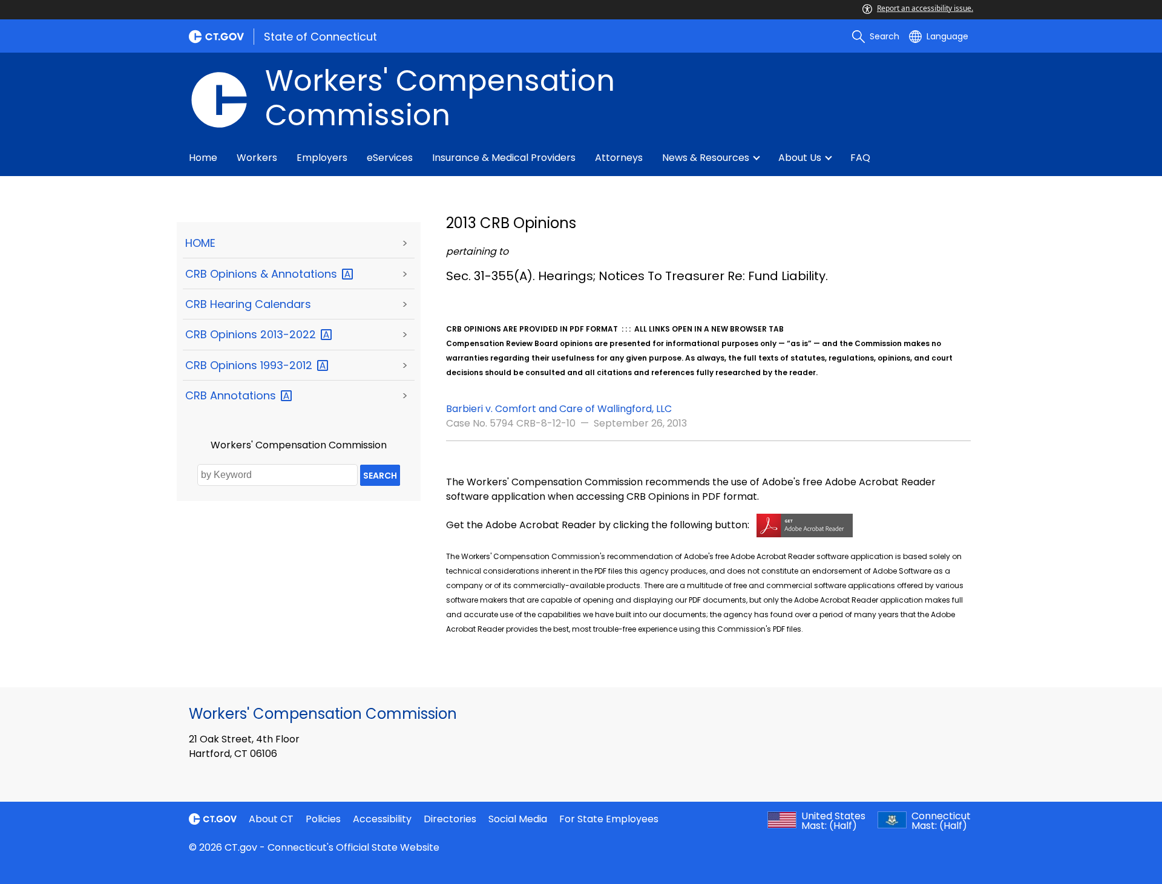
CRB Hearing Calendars (248, 304)
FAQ (860, 158)
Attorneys (619, 158)
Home (203, 158)
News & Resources (705, 158)
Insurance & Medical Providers (504, 158)
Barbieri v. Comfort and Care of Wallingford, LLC (559, 409)
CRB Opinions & (262, 273)
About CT (271, 819)
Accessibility (382, 819)
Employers (322, 158)
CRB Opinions (252, 334)
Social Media (517, 819)
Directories (450, 819)
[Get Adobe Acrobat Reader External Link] (805, 525)
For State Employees (608, 819)
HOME (200, 242)
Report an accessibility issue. (925, 8)
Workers (257, 158)
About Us (799, 158)
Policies (323, 819)
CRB (232, 395)
